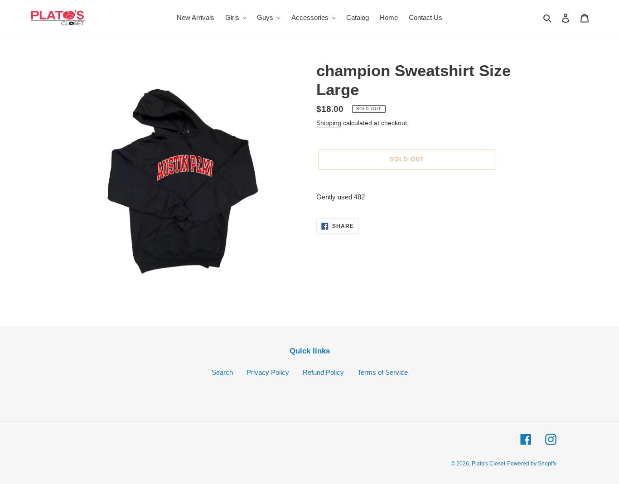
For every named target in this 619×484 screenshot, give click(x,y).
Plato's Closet (488, 463)
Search (222, 372)
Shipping (328, 122)
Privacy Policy (268, 372)
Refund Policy (323, 372)
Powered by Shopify (531, 463)
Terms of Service (383, 372)
